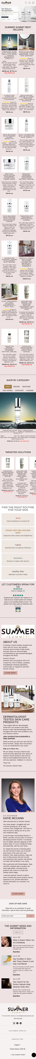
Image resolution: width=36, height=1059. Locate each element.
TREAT (8, 387)
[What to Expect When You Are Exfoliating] (6, 942)
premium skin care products (12, 660)
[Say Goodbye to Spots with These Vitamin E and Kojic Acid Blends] (6, 960)
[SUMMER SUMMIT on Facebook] (17, 1023)
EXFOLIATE (19, 390)
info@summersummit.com (26, 1015)
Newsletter (17, 1039)
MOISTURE (26, 387)
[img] (18, 589)
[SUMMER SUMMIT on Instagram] (14, 1023)
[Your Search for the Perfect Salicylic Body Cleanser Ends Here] (6, 983)
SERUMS (16, 387)
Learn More (10, 673)
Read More (16, 951)
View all (18, 932)
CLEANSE (29, 390)
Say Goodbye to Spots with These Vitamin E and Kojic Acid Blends (23, 961)
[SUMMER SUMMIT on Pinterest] (21, 1023)
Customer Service (17, 1031)
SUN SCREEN (8, 390)
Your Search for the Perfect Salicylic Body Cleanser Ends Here (21, 984)
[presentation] (2, 419)
